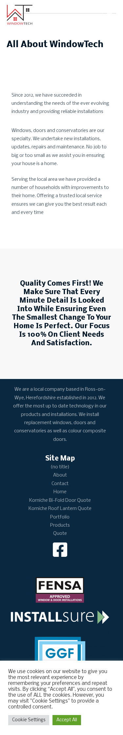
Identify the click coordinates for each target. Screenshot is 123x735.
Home (60, 492)
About (60, 475)
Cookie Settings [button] (28, 720)
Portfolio (60, 517)
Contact (60, 483)
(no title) (60, 467)
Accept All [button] (66, 720)
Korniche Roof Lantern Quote (60, 508)
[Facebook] (60, 549)
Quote (60, 533)
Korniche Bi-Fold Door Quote (60, 500)
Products (60, 525)
